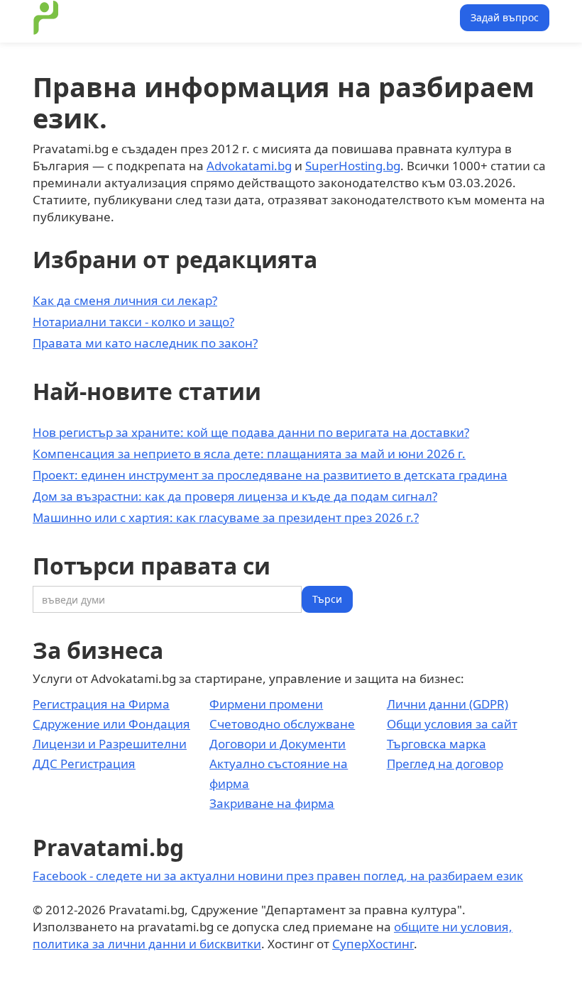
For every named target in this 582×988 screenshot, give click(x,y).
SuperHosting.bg (352, 165)
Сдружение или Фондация (111, 724)
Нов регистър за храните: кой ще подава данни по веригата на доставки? (251, 432)
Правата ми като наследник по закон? (145, 343)
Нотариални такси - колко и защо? (133, 321)
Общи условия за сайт (452, 724)
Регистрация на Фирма (101, 704)
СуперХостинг (373, 944)
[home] (46, 17)
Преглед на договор (445, 763)
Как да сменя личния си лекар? (125, 300)
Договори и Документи (277, 744)
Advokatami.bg (249, 165)
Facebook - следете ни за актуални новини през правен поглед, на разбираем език (278, 875)
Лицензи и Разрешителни (110, 744)
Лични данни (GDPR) (447, 704)
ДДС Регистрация (84, 763)
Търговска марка (436, 744)
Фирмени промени (266, 704)
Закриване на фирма (271, 803)
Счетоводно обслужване (282, 724)
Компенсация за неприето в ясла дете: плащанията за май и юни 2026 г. (249, 453)
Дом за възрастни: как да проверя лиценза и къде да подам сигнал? (235, 496)
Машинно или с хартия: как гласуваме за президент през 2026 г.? (226, 517)
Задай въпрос (505, 17)
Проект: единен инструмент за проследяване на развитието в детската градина (270, 475)
